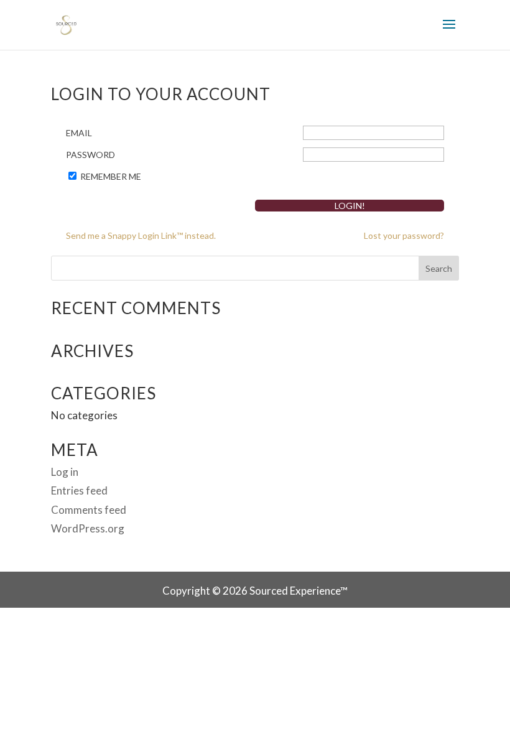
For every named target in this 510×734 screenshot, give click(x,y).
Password (90, 154)
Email (79, 133)
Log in (64, 471)
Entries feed (79, 490)
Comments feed (88, 509)
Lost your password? (404, 235)
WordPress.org (87, 528)
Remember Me (110, 176)
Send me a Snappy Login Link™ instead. (141, 235)
